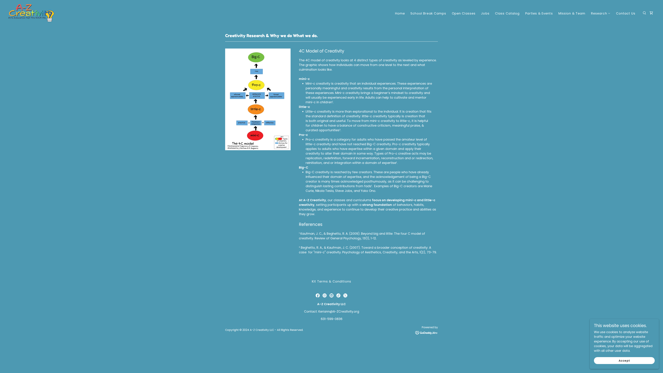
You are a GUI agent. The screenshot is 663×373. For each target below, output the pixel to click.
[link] (31, 13)
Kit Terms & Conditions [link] (331, 281)
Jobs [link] (485, 13)
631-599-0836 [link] (331, 319)
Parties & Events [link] (539, 13)
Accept (624, 361)
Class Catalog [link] (507, 13)
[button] (601, 13)
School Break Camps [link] (428, 13)
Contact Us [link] (625, 13)
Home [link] (400, 13)
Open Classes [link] (464, 13)
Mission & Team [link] (571, 13)
